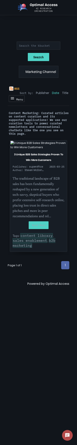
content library (37, 235)
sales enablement (30, 240)
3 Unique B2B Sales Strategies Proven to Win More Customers (38, 157)
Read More (38, 225)
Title (65, 93)
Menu (19, 99)
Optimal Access (57, 284)
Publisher (42, 93)
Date (55, 93)
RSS (16, 88)
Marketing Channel (40, 72)
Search (38, 57)
